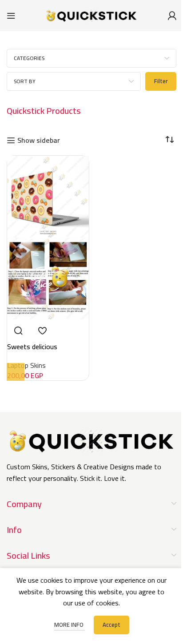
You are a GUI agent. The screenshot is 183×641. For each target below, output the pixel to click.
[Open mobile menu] (11, 15)
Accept (111, 624)
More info (69, 624)
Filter (160, 81)
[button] (15, 372)
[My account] (172, 15)
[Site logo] (91, 14)
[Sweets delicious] (48, 195)
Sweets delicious (32, 346)
